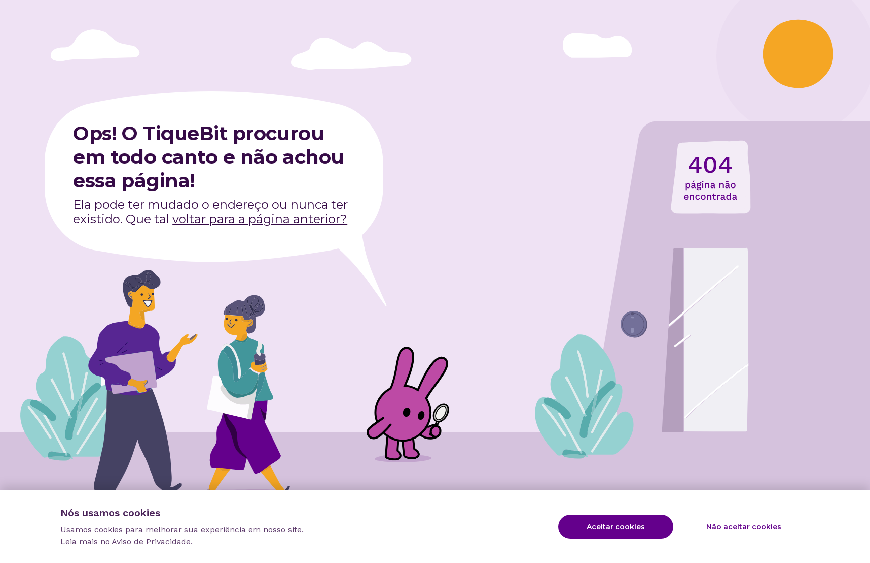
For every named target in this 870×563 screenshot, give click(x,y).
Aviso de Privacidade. (152, 541)
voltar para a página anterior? (259, 219)
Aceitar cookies (616, 526)
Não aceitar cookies (743, 526)
